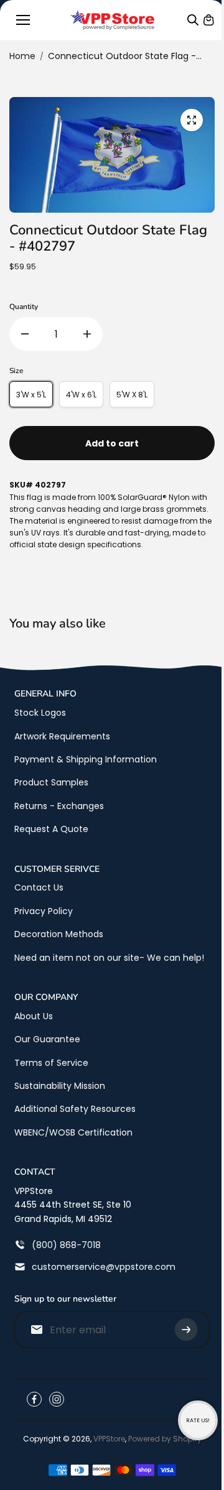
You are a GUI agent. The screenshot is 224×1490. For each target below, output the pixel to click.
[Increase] (87, 334)
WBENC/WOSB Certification (73, 1132)
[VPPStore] (112, 20)
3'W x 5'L (31, 394)
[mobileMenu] (23, 20)
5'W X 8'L (131, 394)
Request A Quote (51, 829)
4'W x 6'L (81, 394)
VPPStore (109, 1438)
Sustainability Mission (59, 1086)
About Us (33, 1016)
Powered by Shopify (165, 1438)
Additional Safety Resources (75, 1109)
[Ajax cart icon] (208, 20)
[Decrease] (24, 334)
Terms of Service (51, 1063)
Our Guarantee (47, 1039)
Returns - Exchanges (59, 806)
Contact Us (38, 887)
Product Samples (51, 782)
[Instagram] (56, 1399)
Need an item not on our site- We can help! (109, 957)
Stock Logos (40, 712)
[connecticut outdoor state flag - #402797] (191, 120)
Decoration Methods (58, 934)
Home (22, 56)
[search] (193, 20)
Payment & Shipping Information (85, 759)
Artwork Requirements (62, 736)
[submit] (186, 1329)
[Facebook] (34, 1399)
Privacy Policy (43, 911)
